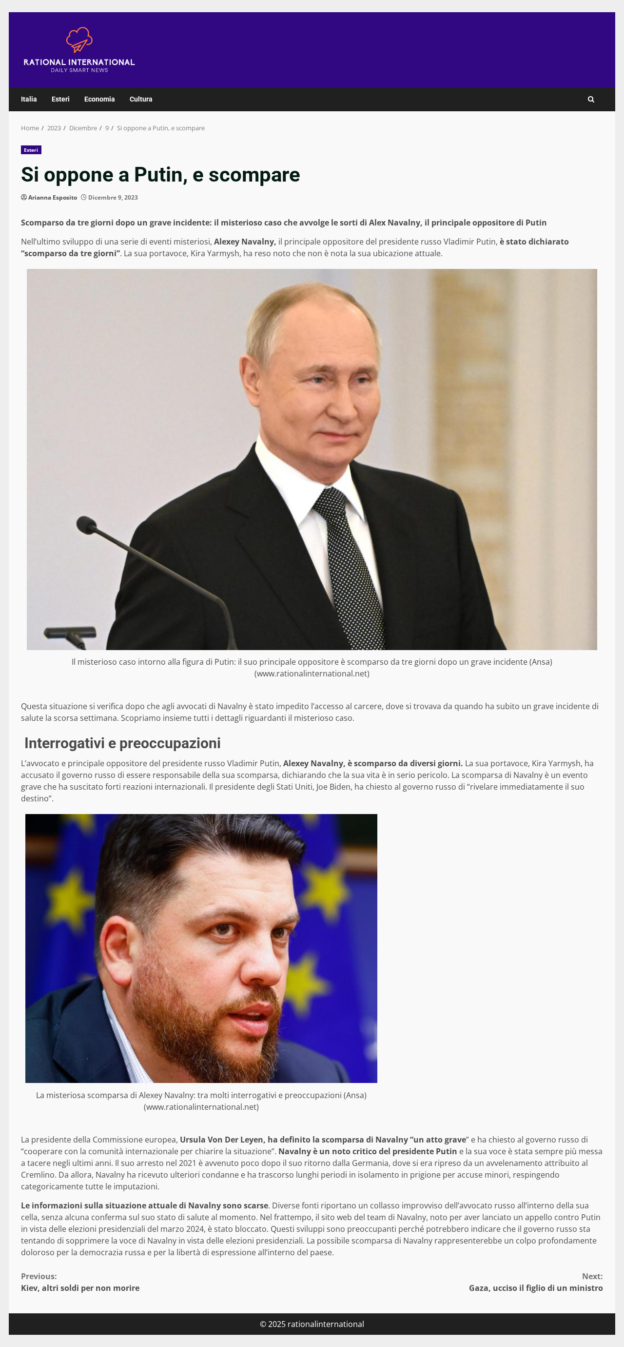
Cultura (141, 99)
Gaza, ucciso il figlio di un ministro (536, 1282)
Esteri (61, 99)
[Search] (591, 99)
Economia (99, 99)
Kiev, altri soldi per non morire (80, 1282)
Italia (29, 99)
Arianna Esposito (52, 197)
